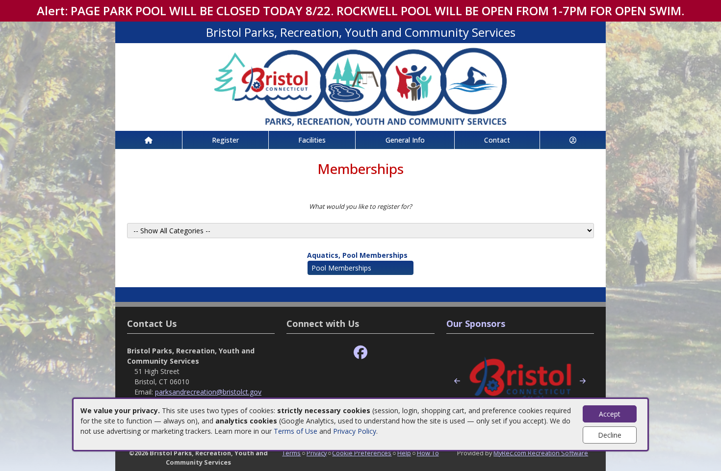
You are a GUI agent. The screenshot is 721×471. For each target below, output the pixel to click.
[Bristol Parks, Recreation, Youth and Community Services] (360, 86)
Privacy (317, 452)
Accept (609, 414)
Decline (609, 435)
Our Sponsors (475, 323)
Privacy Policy (354, 431)
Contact (497, 140)
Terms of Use (295, 431)
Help (404, 452)
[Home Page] (148, 140)
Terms (291, 452)
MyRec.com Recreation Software (540, 452)
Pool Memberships (341, 268)
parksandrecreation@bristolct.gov (208, 392)
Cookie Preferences (361, 452)
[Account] (573, 140)
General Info (405, 140)
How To (428, 452)
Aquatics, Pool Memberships (357, 255)
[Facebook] (360, 353)
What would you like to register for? (360, 206)
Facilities (312, 140)
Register (225, 140)
